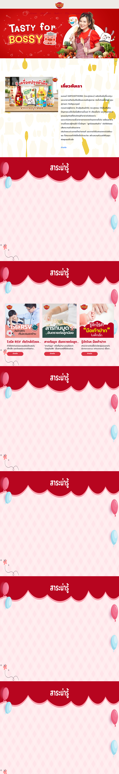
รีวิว (67, 13)
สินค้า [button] (57, 13)
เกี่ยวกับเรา (45, 13)
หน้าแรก (33, 13)
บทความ (76, 13)
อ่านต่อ (63, 147)
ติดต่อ (87, 13)
